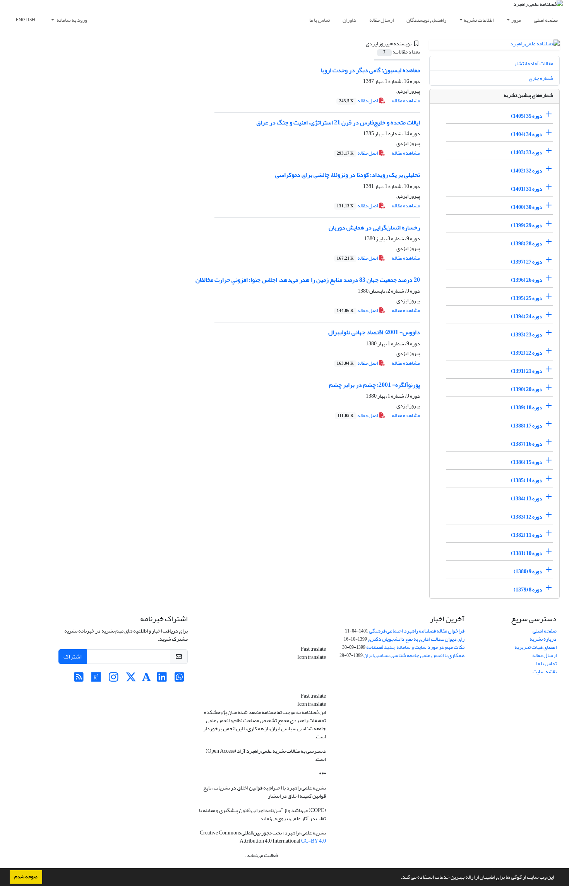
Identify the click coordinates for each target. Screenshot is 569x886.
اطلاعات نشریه (479, 20)
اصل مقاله (359, 100)
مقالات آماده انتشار (533, 63)
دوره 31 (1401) (526, 189)
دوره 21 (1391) (526, 371)
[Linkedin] (162, 679)
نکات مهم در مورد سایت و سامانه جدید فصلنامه (415, 647)
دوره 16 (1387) (526, 444)
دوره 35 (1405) (526, 116)
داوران (349, 20)
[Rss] (78, 679)
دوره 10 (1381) (526, 553)
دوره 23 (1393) (526, 334)
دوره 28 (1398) (526, 243)
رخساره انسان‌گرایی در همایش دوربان (374, 227)
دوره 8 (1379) (528, 589)
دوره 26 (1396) (526, 280)
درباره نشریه (543, 639)
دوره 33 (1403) (526, 152)
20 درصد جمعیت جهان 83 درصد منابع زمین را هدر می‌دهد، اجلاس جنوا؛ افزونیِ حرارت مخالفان (307, 280)
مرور (516, 20)
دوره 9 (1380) (528, 571)
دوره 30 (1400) (526, 207)
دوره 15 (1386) (526, 462)
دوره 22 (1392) (526, 353)
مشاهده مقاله (406, 100)
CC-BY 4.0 (313, 841)
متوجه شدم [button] (26, 876)
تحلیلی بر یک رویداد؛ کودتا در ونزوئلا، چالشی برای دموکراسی (347, 175)
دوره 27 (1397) (526, 262)
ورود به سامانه (71, 20)
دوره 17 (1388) (526, 426)
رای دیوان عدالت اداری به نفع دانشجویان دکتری (416, 639)
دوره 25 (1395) (526, 298)
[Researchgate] (96, 679)
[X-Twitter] (131, 679)
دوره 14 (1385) (526, 480)
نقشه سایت (545, 671)
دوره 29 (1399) (526, 225)
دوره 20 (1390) (526, 389)
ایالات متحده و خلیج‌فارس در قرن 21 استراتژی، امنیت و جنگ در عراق (338, 122)
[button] (399, 878)
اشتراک (72, 656)
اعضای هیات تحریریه (535, 647)
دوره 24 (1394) (526, 316)
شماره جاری (541, 78)
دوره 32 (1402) (526, 170)
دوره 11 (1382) (526, 535)
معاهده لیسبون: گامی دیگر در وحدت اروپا (370, 70)
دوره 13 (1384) (526, 498)
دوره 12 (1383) (526, 517)
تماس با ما (319, 20)
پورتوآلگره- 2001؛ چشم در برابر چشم (374, 385)
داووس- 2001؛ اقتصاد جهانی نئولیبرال (374, 332)
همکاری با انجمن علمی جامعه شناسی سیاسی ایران (413, 655)
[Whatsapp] (179, 679)
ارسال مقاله (381, 20)
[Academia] (146, 679)
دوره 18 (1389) (526, 407)
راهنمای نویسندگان (426, 20)
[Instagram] (113, 679)
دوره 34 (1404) (526, 134)
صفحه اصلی (546, 20)
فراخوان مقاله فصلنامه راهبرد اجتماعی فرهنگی (416, 631)
